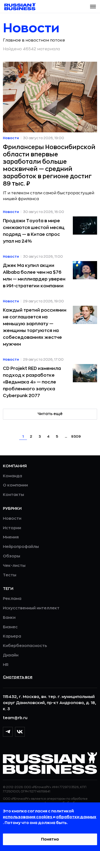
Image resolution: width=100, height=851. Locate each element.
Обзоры (11, 556)
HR (5, 665)
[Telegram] (8, 732)
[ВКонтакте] (20, 732)
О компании (15, 485)
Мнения (11, 537)
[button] (93, 6)
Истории (12, 528)
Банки (9, 618)
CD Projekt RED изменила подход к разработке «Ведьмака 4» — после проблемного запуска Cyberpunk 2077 (32, 382)
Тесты (9, 575)
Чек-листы (14, 566)
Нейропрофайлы (21, 547)
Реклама (12, 599)
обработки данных (76, 817)
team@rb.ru (15, 718)
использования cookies (28, 817)
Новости (12, 518)
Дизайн (10, 655)
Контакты (13, 495)
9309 (76, 436)
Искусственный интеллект (31, 608)
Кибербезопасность (25, 646)
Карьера (12, 636)
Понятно (50, 839)
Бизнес (10, 627)
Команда (12, 476)
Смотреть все (18, 677)
